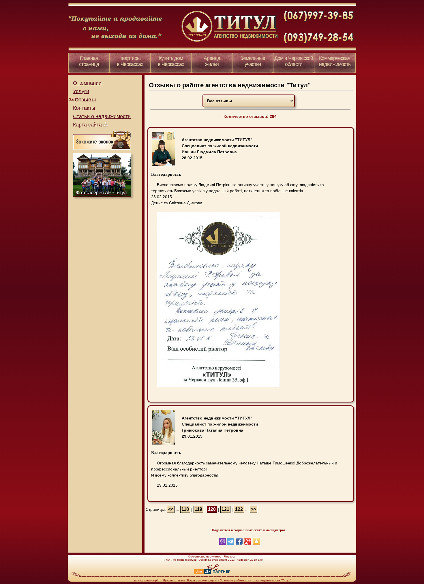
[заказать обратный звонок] (102, 140)
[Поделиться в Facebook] (239, 541)
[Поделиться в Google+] (247, 541)
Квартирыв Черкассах (130, 61)
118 (185, 509)
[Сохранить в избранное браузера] (256, 541)
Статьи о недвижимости (102, 116)
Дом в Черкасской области (293, 61)
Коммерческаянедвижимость (334, 61)
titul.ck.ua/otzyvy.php (146, 580)
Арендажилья (212, 61)
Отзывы (85, 100)
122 (239, 509)
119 (198, 509)
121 (225, 509)
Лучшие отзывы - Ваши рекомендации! (190, 580)
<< (170, 509)
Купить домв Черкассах (171, 61)
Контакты (84, 108)
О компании (87, 83)
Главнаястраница (89, 61)
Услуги (81, 91)
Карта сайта (88, 125)
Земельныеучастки (252, 61)
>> (253, 509)
